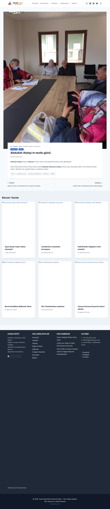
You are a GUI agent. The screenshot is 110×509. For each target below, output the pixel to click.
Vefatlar (35, 343)
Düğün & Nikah (37, 346)
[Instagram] (90, 3)
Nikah (21, 149)
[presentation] (18, 222)
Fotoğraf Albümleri (38, 352)
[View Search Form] (100, 3)
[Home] (11, 146)
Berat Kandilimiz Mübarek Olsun (18, 306)
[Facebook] (93, 3)
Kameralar (35, 355)
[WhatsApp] (86, 3)
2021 (13, 173)
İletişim (34, 358)
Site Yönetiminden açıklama (52, 306)
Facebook (85, 352)
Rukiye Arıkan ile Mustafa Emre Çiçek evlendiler (24, 184)
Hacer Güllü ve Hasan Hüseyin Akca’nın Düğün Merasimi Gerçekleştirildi (67, 351)
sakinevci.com (55, 504)
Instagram (85, 355)
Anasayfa (35, 3)
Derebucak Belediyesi (34, 173)
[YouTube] (96, 3)
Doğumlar (35, 349)
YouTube (85, 357)
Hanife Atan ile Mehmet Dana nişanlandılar (87, 184)
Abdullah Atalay (21, 173)
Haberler (14, 149)
